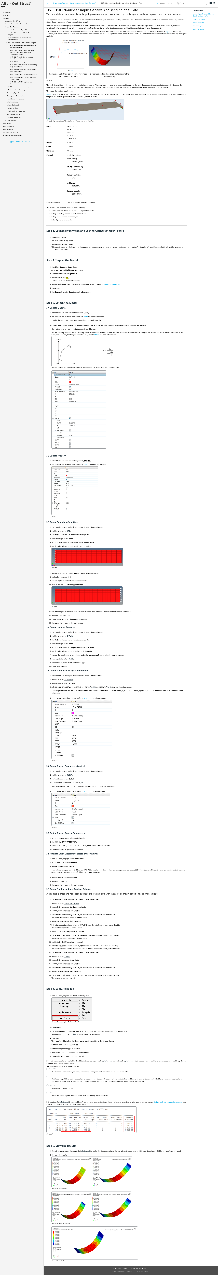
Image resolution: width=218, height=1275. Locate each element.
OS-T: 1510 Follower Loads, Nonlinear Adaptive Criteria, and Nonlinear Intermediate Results (22, 52)
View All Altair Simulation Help (22, 142)
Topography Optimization (16, 96)
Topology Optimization (15, 93)
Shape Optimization (13, 105)
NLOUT (86, 698)
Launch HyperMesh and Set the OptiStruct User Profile (203, 15)
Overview (6, 15)
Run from (18, 30)
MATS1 (97, 335)
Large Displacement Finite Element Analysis (21, 43)
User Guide (7, 123)
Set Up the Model (198, 22)
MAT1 (86, 317)
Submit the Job (198, 26)
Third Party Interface (14, 117)
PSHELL (86, 464)
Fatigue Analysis (12, 108)
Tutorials (6, 18)
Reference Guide (8, 126)
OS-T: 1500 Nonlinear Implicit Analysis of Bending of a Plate (121, 3)
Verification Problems (10, 132)
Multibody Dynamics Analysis (17, 90)
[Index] (209, 5)
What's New (7, 12)
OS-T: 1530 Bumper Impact (18, 62)
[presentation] (85, 335)
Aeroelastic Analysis (13, 114)
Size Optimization (13, 102)
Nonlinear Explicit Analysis (16, 111)
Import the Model (199, 19)
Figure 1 (169, 31)
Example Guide (8, 129)
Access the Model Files (12, 21)
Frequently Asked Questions (12, 135)
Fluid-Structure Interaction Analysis (19, 87)
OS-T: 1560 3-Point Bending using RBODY (23, 74)
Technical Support (142, 1271)
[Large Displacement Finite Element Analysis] (161, 3)
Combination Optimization (16, 99)
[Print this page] (214, 4)
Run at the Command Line (17, 24)
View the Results (198, 29)
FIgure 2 (49, 94)
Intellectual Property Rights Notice (123, 1271)
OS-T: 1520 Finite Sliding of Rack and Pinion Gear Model (22, 58)
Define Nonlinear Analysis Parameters (168, 1102)
